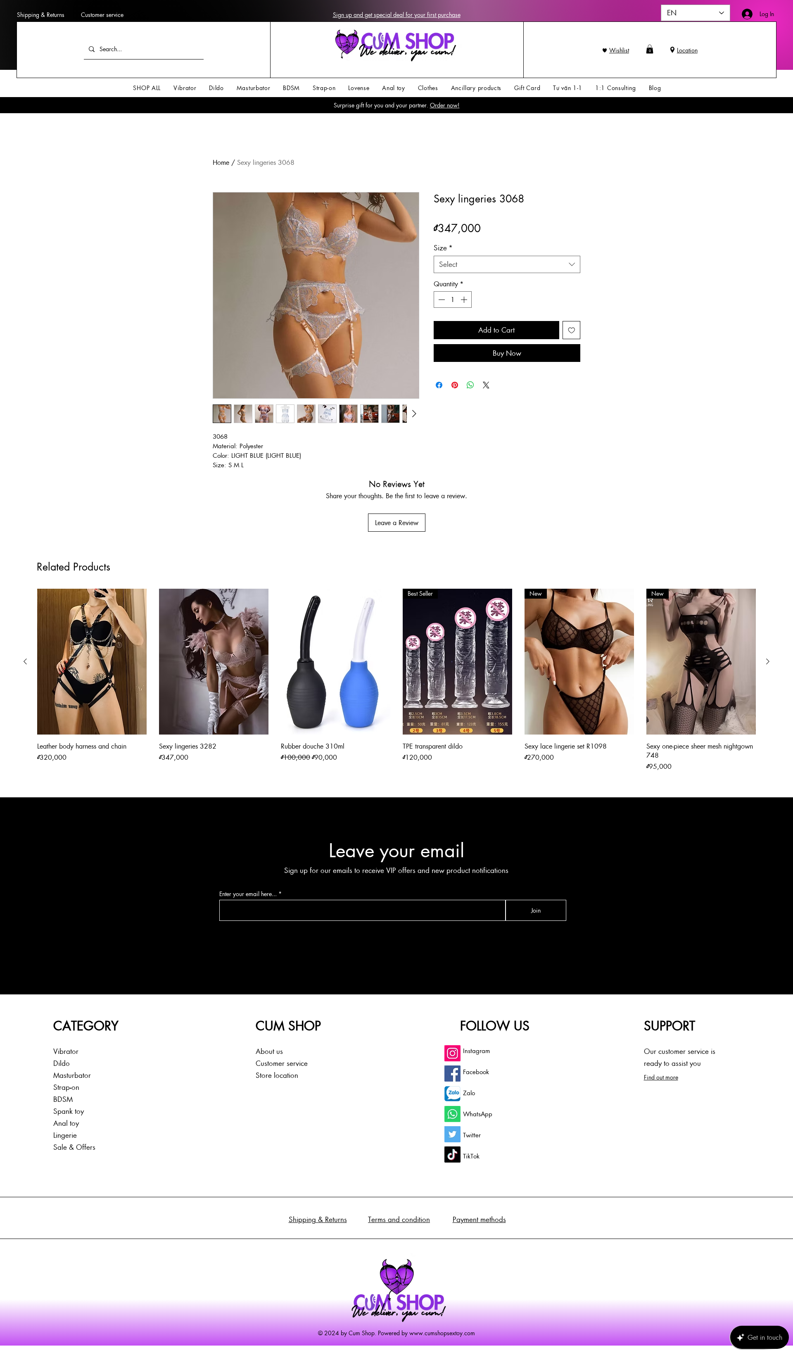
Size (443, 247)
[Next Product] (768, 661)
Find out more (661, 1077)
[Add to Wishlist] (572, 330)
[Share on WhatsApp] (470, 385)
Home (221, 162)
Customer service (102, 14)
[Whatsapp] (452, 1114)
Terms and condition (399, 1219)
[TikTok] (452, 1154)
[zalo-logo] (452, 1094)
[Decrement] (440, 299)
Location (687, 50)
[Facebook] (452, 1073)
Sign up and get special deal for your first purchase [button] (397, 14)
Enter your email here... (248, 894)
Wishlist (619, 50)
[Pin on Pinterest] (455, 385)
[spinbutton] (452, 299)
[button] (649, 49)
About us (269, 1051)
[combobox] (507, 264)
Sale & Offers (74, 1147)
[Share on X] (486, 385)
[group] (396, 680)
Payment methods (479, 1219)
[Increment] (464, 299)
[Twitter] (452, 1134)
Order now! (445, 105)
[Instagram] (452, 1053)
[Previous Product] (25, 661)
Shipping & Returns (40, 14)
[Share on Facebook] (439, 385)
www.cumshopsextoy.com (442, 1333)
